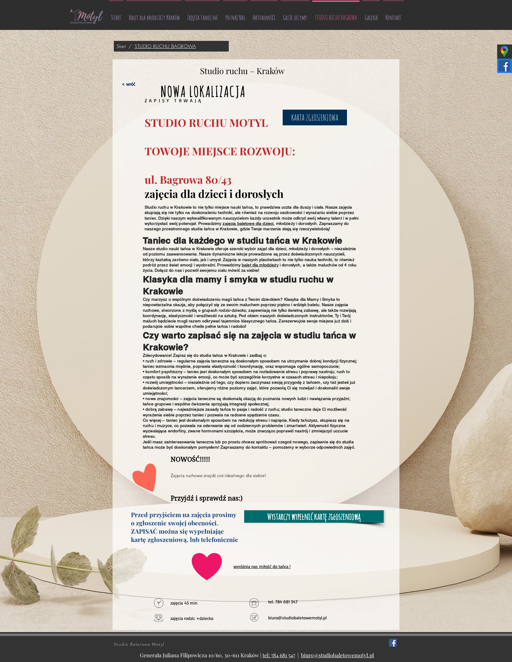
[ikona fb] (393, 643)
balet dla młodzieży (260, 265)
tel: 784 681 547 (279, 655)
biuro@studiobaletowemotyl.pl (297, 618)
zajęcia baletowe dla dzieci (248, 223)
